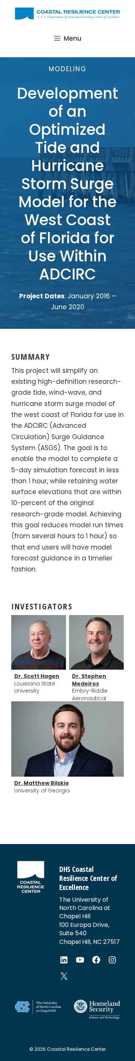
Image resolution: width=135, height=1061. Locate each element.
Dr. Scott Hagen (36, 676)
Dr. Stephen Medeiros (89, 680)
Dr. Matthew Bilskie (41, 783)
